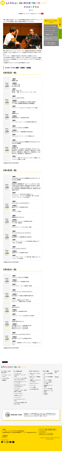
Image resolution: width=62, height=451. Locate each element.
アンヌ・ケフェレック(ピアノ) (19, 248)
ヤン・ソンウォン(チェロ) (18, 97)
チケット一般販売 (48, 380)
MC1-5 (6, 152)
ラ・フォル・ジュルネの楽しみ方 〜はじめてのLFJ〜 (20, 378)
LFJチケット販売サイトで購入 (48, 382)
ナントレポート (17, 397)
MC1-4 (6, 133)
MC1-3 (6, 119)
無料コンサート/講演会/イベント (35, 377)
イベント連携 (33, 387)
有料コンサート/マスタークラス (51, 21)
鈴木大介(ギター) (16, 307)
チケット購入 (46, 371)
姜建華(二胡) (15, 80)
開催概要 (4, 380)
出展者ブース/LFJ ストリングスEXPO (35, 380)
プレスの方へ (42, 431)
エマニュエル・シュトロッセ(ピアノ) (20, 203)
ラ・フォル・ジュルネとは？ (6, 375)
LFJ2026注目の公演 (34, 389)
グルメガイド (17, 388)
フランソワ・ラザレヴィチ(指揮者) (20, 127)
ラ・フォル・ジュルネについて (6, 371)
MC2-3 (6, 223)
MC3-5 (6, 340)
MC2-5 (6, 255)
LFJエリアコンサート (34, 383)
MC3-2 (6, 298)
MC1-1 (6, 87)
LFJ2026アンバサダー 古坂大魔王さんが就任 (20, 390)
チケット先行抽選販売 (48, 374)
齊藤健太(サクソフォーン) (18, 217)
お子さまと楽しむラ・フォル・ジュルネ (20, 382)
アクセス (57, 377)
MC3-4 (6, 326)
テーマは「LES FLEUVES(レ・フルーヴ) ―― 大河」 (20, 375)
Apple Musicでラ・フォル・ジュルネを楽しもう (20, 385)
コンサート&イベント (34, 371)
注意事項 (46, 394)
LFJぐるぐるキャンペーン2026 (20, 399)
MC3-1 (6, 283)
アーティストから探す (50, 30)
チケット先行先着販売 (48, 377)
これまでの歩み (5, 378)
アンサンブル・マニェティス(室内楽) (20, 141)
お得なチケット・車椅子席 (48, 391)
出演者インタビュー (18, 395)
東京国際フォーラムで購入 (48, 386)
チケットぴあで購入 (48, 388)
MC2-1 (6, 189)
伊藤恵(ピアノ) (15, 113)
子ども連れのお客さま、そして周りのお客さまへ (50, 43)
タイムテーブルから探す (50, 26)
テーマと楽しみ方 (17, 371)
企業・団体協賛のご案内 (50, 429)
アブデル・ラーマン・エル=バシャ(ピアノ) (22, 291)
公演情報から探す (49, 34)
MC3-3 (6, 313)
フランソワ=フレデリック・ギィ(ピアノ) (21, 232)
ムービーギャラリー (18, 393)
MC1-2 (6, 104)
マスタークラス (48, 38)
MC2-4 (6, 239)
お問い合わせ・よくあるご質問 (46, 434)
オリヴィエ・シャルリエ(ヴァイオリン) (21, 334)
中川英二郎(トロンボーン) (18, 321)
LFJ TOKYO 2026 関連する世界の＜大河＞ (20, 403)
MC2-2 (6, 208)
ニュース (41, 429)
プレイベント (33, 385)
